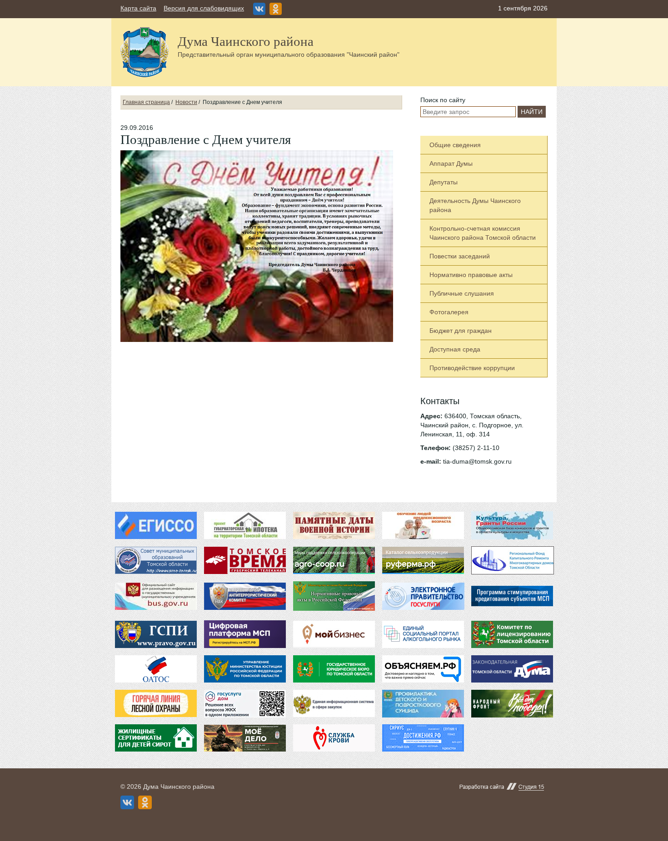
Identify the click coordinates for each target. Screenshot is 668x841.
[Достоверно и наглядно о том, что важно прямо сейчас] (423, 669)
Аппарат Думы (451, 163)
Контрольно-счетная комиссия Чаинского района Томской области (482, 233)
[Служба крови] (334, 738)
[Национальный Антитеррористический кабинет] (245, 596)
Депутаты (443, 182)
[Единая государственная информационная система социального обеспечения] (156, 525)
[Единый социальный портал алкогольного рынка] (423, 634)
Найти (532, 111)
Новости (186, 102)
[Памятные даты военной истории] (334, 525)
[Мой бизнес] (334, 634)
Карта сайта (138, 8)
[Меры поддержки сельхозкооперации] (334, 560)
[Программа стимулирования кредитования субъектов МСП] (512, 599)
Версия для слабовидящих (204, 8)
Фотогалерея (449, 312)
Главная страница (146, 102)
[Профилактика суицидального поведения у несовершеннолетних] (423, 703)
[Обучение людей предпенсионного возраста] (423, 525)
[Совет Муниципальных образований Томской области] (156, 560)
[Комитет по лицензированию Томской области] (512, 634)
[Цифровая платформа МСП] (245, 634)
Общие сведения (455, 144)
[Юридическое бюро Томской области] (334, 669)
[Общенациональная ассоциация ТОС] (156, 669)
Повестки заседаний (459, 256)
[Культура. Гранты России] (512, 525)
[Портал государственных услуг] (423, 596)
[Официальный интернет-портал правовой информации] (156, 634)
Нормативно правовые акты (471, 274)
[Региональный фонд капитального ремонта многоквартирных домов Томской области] (512, 560)
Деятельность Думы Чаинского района (475, 205)
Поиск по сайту (442, 100)
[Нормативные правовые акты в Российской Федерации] (334, 594)
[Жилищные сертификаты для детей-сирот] (156, 738)
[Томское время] (245, 560)
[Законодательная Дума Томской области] (512, 669)
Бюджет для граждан (460, 330)
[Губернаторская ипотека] (245, 525)
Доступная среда (454, 349)
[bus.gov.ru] (156, 596)
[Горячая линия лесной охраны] (156, 703)
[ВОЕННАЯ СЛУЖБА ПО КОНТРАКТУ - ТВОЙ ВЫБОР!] (245, 738)
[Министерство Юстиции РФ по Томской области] (245, 669)
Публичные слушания (461, 293)
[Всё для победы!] (512, 703)
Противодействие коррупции (472, 367)
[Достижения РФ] (423, 738)
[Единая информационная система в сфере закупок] (334, 703)
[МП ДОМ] (245, 703)
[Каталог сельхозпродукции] (423, 560)
